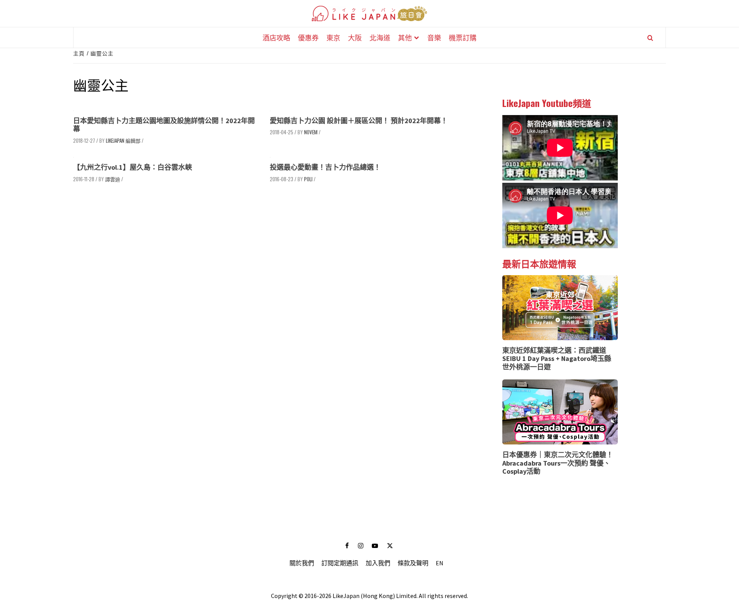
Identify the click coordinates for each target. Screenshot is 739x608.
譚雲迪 (112, 179)
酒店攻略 (276, 37)
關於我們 (301, 563)
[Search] (650, 37)
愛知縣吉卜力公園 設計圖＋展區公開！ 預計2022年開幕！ (359, 120)
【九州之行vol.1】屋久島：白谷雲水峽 (132, 167)
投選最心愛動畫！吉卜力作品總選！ (325, 167)
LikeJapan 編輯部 (123, 140)
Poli (308, 179)
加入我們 (378, 563)
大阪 (355, 37)
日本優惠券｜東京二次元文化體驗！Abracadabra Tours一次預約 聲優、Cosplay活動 (557, 463)
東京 (333, 37)
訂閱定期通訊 (339, 563)
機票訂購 (463, 37)
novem (311, 132)
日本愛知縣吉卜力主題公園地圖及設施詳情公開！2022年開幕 (164, 125)
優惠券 (308, 37)
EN (439, 563)
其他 (405, 37)
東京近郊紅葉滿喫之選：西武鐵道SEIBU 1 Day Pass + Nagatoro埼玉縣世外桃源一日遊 (556, 358)
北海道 (380, 37)
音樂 (434, 37)
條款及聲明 (413, 563)
